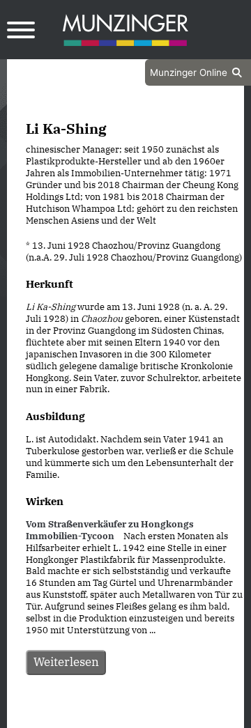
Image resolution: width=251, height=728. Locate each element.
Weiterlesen (66, 661)
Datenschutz (90, 716)
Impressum (163, 716)
